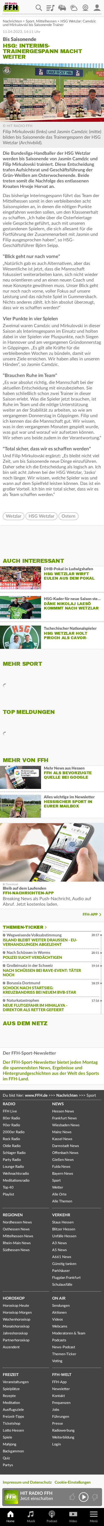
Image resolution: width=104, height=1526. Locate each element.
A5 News (59, 1250)
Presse (57, 1424)
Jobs (55, 1410)
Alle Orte (59, 1194)
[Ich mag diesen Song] (73, 1497)
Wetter (74, 6)
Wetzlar (13, 516)
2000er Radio (13, 1132)
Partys (8, 1465)
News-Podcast (63, 1347)
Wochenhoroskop (16, 1319)
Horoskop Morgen (17, 1313)
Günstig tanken (64, 1264)
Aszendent (11, 1347)
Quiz (6, 1458)
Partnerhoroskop (16, 1340)
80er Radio (11, 1118)
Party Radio (12, 1160)
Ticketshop (11, 1424)
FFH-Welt (61, 1375)
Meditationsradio (16, 1180)
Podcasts (59, 1340)
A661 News (61, 1257)
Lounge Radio (13, 1167)
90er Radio (11, 1125)
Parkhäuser (61, 1271)
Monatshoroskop (16, 1326)
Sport (30, 21)
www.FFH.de (36, 1096)
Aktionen (59, 1313)
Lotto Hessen (13, 1430)
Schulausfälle (62, 1285)
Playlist (50, 6)
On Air (58, 1298)
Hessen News (63, 1111)
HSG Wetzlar (41, 516)
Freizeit (11, 1375)
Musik (31, 1521)
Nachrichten (12, 21)
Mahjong (9, 1444)
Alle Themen (62, 1201)
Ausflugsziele (13, 1410)
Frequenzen (61, 1403)
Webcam (85, 6)
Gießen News (63, 1160)
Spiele (7, 1437)
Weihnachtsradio (16, 1174)
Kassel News (62, 1139)
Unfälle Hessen (64, 1236)
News (58, 1104)
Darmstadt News (65, 1146)
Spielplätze (11, 1389)
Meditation (11, 1403)
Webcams (59, 1326)
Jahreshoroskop (15, 1333)
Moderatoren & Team (68, 1333)
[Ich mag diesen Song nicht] (94, 1497)
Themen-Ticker (23, 927)
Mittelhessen (46, 21)
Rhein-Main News (17, 1243)
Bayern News (62, 1174)
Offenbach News (65, 1153)
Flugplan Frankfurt (66, 1278)
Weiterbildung (63, 1437)
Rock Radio (11, 1139)
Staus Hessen (62, 1222)
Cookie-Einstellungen (73, 1482)
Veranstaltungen (16, 1382)
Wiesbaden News (66, 1125)
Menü (94, 1521)
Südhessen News (16, 1250)
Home (10, 1521)
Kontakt (58, 1396)
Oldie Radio (12, 1146)
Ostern (68, 516)
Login (56, 1444)
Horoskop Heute (16, 1306)
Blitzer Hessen (63, 1229)
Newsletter (61, 1389)
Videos (57, 1319)
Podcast (52, 1521)
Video (73, 1521)
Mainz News (62, 1132)
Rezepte (9, 1396)
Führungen (60, 1417)
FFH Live (10, 1111)
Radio (9, 1104)
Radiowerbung (63, 1430)
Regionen (13, 1215)
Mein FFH (97, 6)
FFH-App (90, 914)
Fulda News (61, 1167)
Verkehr (61, 1215)
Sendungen (61, 1306)
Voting (57, 1361)
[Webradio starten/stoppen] (83, 1497)
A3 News (59, 1243)
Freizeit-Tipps (13, 1417)
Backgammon (13, 1451)
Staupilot (62, 6)
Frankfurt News (64, 1118)
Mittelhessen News (18, 1236)
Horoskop (14, 1298)
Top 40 (8, 1187)
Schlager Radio (14, 1153)
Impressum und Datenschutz (27, 1482)
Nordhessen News (17, 1222)
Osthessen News (16, 1229)
